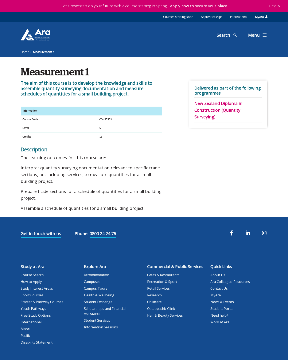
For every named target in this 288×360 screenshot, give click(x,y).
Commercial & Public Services (175, 266)
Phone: (82, 233)
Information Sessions (101, 327)
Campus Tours (95, 288)
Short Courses (32, 295)
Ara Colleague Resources (230, 281)
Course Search (32, 275)
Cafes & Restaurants (163, 275)
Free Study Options (36, 315)
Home (25, 52)
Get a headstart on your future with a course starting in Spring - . (144, 5)
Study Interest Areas (37, 288)
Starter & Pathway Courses (42, 302)
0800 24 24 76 (103, 233)
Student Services (97, 320)
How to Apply (31, 281)
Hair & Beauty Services (165, 315)
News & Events (222, 302)
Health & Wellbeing (99, 295)
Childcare (154, 302)
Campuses (92, 281)
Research (154, 295)
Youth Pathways (33, 308)
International (238, 17)
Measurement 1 (44, 52)
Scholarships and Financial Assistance (104, 311)
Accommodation (96, 275)
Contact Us (219, 288)
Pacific (25, 335)
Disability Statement (36, 342)
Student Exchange (98, 302)
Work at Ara (219, 322)
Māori (25, 329)
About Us (217, 275)
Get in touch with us (41, 233)
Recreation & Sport (162, 281)
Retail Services (158, 288)
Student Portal (221, 308)
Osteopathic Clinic (161, 308)
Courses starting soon (178, 17)
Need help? (219, 315)
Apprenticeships (211, 17)
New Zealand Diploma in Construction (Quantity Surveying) (218, 110)
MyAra (259, 17)
